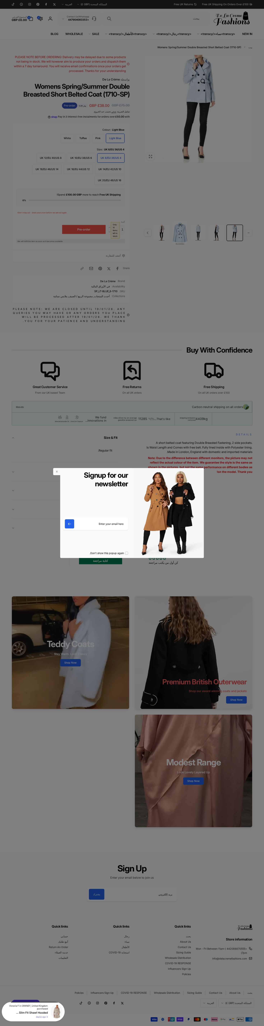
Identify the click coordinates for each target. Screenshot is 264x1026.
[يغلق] (56, 471)
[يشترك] (69, 523)
